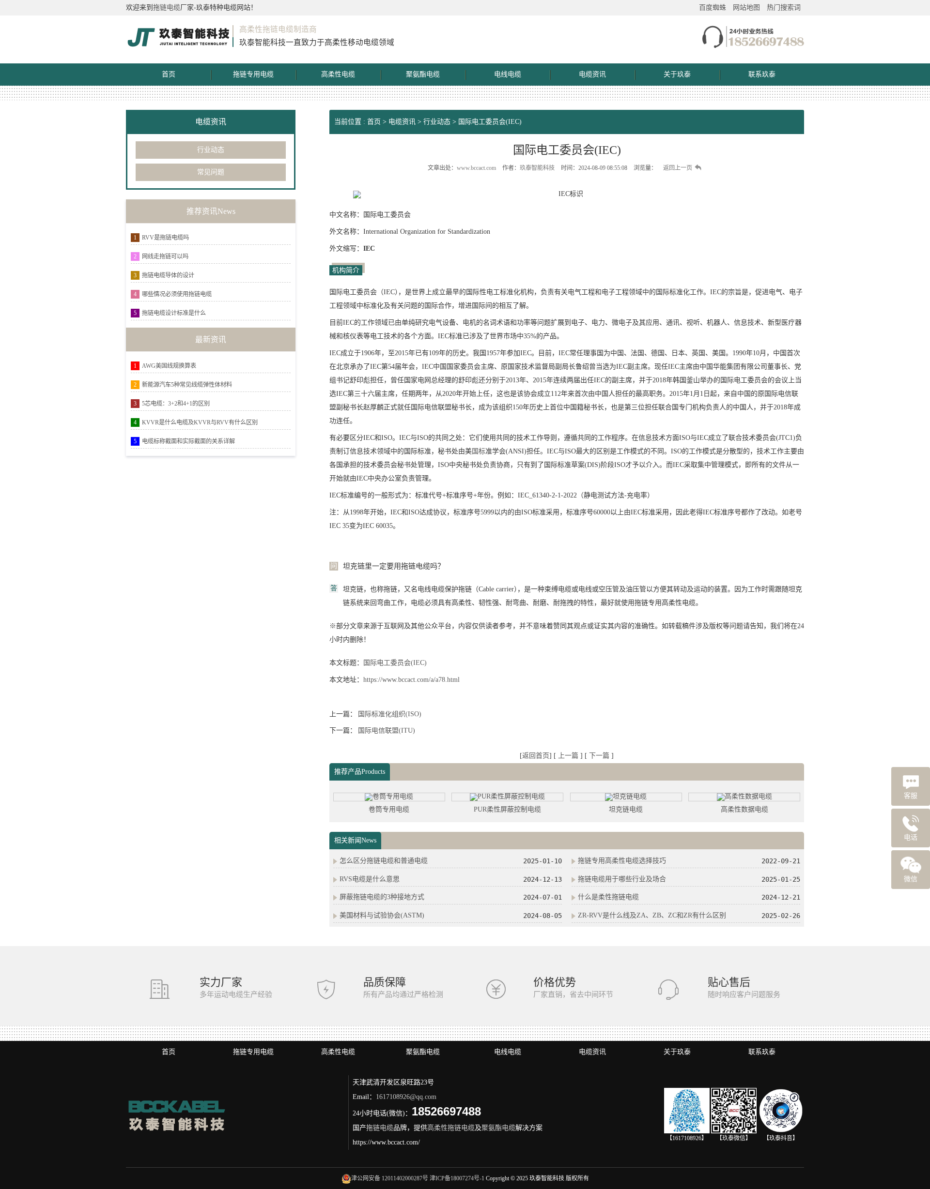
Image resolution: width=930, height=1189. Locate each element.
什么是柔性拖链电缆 (608, 897)
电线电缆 (507, 74)
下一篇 (600, 755)
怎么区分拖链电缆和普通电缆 (384, 860)
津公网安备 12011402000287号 (389, 1178)
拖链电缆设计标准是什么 (174, 313)
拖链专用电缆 (253, 74)
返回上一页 (677, 168)
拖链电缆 (166, 7)
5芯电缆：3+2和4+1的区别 (176, 403)
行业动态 (210, 149)
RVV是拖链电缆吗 (165, 237)
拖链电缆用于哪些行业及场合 (622, 879)
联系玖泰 (761, 74)
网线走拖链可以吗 (165, 256)
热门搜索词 (784, 7)
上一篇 (569, 755)
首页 (168, 74)
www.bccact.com (476, 168)
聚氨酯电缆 (423, 74)
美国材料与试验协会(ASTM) (382, 915)
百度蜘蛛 (712, 7)
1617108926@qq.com (406, 1096)
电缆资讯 (592, 74)
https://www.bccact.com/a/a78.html (411, 679)
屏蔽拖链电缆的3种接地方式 (382, 897)
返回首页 (535, 755)
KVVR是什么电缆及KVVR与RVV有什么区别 (200, 422)
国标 (478, 451)
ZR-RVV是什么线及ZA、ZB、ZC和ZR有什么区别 (652, 915)
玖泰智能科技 (537, 168)
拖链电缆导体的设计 (168, 275)
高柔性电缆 (338, 74)
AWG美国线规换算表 (169, 365)
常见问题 (210, 172)
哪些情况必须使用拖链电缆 (177, 294)
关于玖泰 (677, 74)
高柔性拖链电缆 (451, 1127)
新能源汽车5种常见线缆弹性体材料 (187, 384)
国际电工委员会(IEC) (490, 121)
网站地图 (746, 7)
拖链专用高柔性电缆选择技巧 (622, 860)
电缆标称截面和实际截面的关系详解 (188, 441)
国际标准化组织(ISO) (389, 714)
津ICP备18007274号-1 (457, 1178)
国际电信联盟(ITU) (386, 730)
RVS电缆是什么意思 (370, 879)
